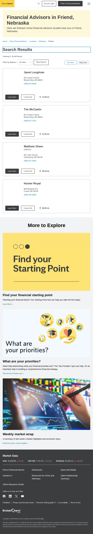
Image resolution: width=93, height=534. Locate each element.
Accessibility (63, 503)
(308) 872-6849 (30, 84)
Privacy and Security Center (23, 503)
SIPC (42, 519)
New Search (41, 62)
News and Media (68, 470)
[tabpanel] (46, 140)
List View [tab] (70, 62)
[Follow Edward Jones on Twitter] (16, 496)
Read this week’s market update (15, 443)
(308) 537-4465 (30, 161)
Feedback (6, 503)
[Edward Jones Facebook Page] (4, 496)
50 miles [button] (22, 62)
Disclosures (37, 470)
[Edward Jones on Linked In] (10, 496)
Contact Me (28, 97)
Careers (7, 476)
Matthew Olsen (33, 146)
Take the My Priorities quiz (13, 373)
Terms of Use (76, 503)
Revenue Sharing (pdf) (46, 503)
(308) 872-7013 (30, 121)
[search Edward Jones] (38, 3)
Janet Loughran (34, 72)
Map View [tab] (83, 62)
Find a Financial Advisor (70, 4)
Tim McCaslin (32, 109)
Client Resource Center (13, 484)
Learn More (12, 97)
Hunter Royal (32, 183)
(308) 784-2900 (30, 195)
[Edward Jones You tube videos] (22, 496)
